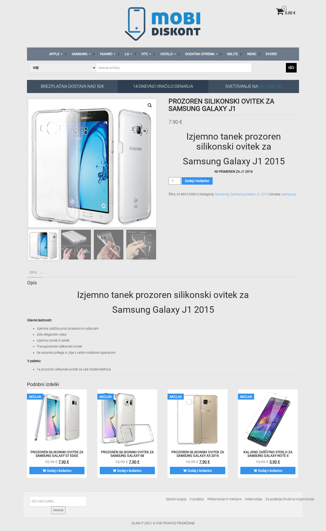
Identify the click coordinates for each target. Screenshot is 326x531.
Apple (54, 54)
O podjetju (196, 499)
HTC (145, 54)
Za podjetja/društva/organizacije (289, 499)
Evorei (271, 54)
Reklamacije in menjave (224, 499)
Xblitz (232, 54)
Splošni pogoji (176, 499)
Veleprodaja (253, 499)
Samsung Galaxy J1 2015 (249, 194)
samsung (289, 194)
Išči (291, 68)
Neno (251, 54)
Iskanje (58, 510)
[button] (150, 105)
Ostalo (167, 54)
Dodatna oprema (200, 54)
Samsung (80, 54)
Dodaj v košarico (197, 181)
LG (127, 54)
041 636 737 (270, 86)
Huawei (106, 54)
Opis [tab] (33, 272)
